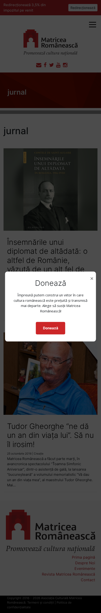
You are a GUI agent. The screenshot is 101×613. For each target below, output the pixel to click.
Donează (50, 328)
